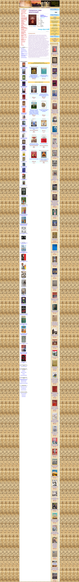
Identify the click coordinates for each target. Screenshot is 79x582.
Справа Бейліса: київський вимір (55, 239)
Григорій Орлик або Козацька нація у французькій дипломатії (44, 110)
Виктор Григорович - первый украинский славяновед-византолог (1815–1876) (54, 394)
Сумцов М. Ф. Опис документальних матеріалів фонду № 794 (43, 76)
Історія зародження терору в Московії (54, 445)
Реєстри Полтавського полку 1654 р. (24, 172)
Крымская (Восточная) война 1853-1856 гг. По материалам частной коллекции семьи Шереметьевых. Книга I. (55, 203)
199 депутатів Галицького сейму (55, 346)
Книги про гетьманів (23, 381)
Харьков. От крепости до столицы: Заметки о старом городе (55, 520)
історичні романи (23, 12)
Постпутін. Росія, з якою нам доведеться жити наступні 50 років (24, 314)
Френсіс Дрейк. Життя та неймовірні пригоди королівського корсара (24, 252)
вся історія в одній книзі (24, 57)
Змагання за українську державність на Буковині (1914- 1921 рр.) (54, 179)
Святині (54, 122)
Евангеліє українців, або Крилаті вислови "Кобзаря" (54, 133)
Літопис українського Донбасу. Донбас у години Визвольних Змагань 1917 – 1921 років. (23, 353)
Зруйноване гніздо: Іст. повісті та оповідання (54, 433)
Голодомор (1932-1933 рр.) (23, 375)
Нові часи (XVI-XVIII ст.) (23, 50)
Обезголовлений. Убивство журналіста (24, 132)
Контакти (44, 7)
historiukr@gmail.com (55, 39)
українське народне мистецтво (23, 39)
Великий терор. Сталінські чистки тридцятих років (55, 145)
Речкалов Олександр (23, 389)
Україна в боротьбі (54, 356)
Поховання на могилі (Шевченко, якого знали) (54, 299)
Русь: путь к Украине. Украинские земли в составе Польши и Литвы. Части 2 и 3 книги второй (44, 95)
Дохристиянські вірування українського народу (44, 128)
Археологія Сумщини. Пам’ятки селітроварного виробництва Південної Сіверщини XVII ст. (23, 225)
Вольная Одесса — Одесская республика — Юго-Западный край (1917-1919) (23, 68)
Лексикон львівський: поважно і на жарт (23, 99)
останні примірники (23, 11)
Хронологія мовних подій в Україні (24, 144)
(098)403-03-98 (55, 40)
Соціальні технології (54, 476)
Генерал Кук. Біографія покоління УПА (24, 261)
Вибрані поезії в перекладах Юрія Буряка (24, 179)
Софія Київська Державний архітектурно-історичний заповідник (54, 545)
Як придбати (48, 7)
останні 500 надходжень (24, 366)
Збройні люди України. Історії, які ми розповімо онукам (23, 80)
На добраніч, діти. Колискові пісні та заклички (43, 159)
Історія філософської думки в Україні (54, 311)
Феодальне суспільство (55, 227)
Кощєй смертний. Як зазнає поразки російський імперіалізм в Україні (24, 113)
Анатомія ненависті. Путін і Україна (23, 362)
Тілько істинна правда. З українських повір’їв (23, 304)
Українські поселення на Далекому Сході (24, 343)
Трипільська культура (23, 372)
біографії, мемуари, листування (23, 32)
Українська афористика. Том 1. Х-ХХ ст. (55, 276)
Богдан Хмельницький (23, 393)
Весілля (54, 557)
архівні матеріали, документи (23, 21)
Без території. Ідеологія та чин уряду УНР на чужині (24, 166)
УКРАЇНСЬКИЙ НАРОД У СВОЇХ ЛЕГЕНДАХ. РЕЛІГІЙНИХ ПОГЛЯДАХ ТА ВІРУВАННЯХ (34, 76)
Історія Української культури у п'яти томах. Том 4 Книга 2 (54, 568)
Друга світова (54, 455)
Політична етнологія (54, 190)
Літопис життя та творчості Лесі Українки (55, 288)
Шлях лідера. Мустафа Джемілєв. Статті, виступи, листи (55, 532)
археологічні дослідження (22, 23)
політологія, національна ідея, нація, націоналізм (24, 18)
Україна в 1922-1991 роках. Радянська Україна (24, 55)
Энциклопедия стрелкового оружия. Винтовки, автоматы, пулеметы (54, 421)
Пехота (54, 579)
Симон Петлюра (24, 396)
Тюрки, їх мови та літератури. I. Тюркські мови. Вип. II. (54, 98)
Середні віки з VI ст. (23, 49)
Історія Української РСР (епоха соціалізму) (54, 367)
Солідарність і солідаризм (24, 161)
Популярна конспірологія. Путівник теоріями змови (24, 196)
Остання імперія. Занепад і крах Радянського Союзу (23, 243)
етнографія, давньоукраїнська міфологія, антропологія (24, 27)
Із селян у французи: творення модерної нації (24, 93)
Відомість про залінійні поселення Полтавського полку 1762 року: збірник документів (24, 215)
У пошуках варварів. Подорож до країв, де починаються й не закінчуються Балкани (23, 334)
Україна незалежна (23, 56)
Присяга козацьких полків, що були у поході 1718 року (24, 206)
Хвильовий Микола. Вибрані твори (54, 466)
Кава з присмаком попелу (34, 93)
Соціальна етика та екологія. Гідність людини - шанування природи (54, 408)
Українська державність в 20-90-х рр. (55, 252)
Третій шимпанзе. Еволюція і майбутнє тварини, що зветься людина (23, 324)
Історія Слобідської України (54, 216)
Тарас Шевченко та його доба (54, 487)
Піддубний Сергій (23, 388)
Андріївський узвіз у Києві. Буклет (54, 335)
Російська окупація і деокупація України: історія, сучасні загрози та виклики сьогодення (54, 380)
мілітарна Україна (23, 31)
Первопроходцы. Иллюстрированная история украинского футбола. (23, 126)
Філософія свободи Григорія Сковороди (24, 120)
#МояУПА (23, 278)
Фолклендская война (54, 509)
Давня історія (22, 48)
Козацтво (24, 373)
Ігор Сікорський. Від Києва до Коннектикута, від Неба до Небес (34, 128)
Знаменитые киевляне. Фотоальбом (23, 295)
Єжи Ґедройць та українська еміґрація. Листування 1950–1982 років (23, 138)
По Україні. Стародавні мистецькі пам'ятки (55, 498)
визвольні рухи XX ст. (23, 34)
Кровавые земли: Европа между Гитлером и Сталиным (34, 144)
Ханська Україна (24, 287)
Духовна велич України (23, 74)
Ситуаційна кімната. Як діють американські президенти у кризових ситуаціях (23, 87)
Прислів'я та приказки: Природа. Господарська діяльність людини (54, 323)
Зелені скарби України (55, 156)
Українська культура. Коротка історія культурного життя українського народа (54, 111)
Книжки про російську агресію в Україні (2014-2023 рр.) (24, 379)
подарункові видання (23, 30)
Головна (30, 7)
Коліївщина (23, 370)
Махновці (54, 166)
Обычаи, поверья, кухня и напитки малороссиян (55, 264)
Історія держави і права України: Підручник (24, 150)
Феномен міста (54, 86)
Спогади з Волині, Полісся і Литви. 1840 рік (24, 233)
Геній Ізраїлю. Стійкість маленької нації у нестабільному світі (24, 106)
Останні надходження (36, 7)
